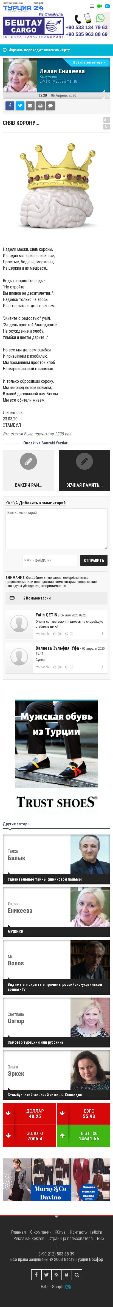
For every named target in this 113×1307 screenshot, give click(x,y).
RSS (100, 1238)
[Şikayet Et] (102, 633)
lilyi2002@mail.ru (64, 81)
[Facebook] (9, 105)
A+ (107, 119)
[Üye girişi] (67, 1274)
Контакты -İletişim (86, 1232)
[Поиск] (77, 1274)
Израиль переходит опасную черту (39, 48)
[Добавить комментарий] (50, 105)
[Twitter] (20, 105)
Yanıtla (45, 634)
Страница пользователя (71, 1238)
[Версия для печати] (40, 105)
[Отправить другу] (30, 105)
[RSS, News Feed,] (57, 1274)
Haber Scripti (52, 1286)
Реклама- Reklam (28, 1238)
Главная (18, 1232)
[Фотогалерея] (107, 6)
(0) (59, 634)
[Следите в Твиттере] (46, 1274)
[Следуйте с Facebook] (36, 1274)
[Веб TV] (100, 6)
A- (106, 126)
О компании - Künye (48, 1232)
